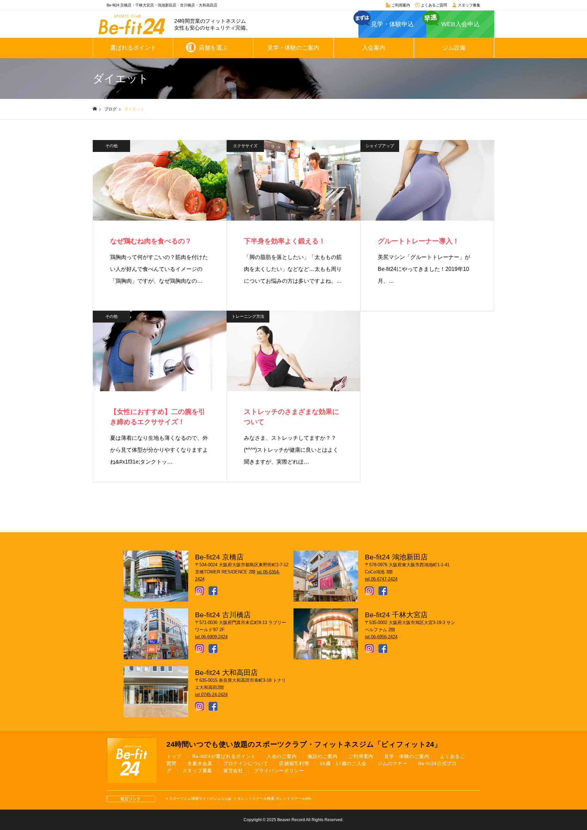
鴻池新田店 (167, 5)
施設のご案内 (322, 756)
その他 (111, 145)
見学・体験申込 (392, 24)
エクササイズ (245, 145)
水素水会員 (199, 763)
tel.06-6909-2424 (211, 636)
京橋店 (125, 5)
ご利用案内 (400, 5)
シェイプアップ (380, 145)
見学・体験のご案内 (293, 48)
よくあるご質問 (433, 5)
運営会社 (233, 770)
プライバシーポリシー (279, 770)
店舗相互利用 (294, 763)
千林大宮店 (144, 5)
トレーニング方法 (248, 316)
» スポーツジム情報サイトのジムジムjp (198, 798)
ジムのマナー (392, 763)
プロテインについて (245, 763)
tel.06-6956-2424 (381, 636)
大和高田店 (208, 5)
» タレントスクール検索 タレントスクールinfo (272, 798)
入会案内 (373, 48)
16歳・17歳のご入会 (343, 763)
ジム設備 (453, 48)
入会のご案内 (282, 756)
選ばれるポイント (133, 48)
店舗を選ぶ (213, 48)
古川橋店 (187, 5)
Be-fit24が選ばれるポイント (224, 756)
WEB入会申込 (460, 24)
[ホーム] (95, 109)
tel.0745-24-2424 (211, 694)
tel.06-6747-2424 (381, 579)
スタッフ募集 (468, 5)
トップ (173, 756)
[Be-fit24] (132, 24)
